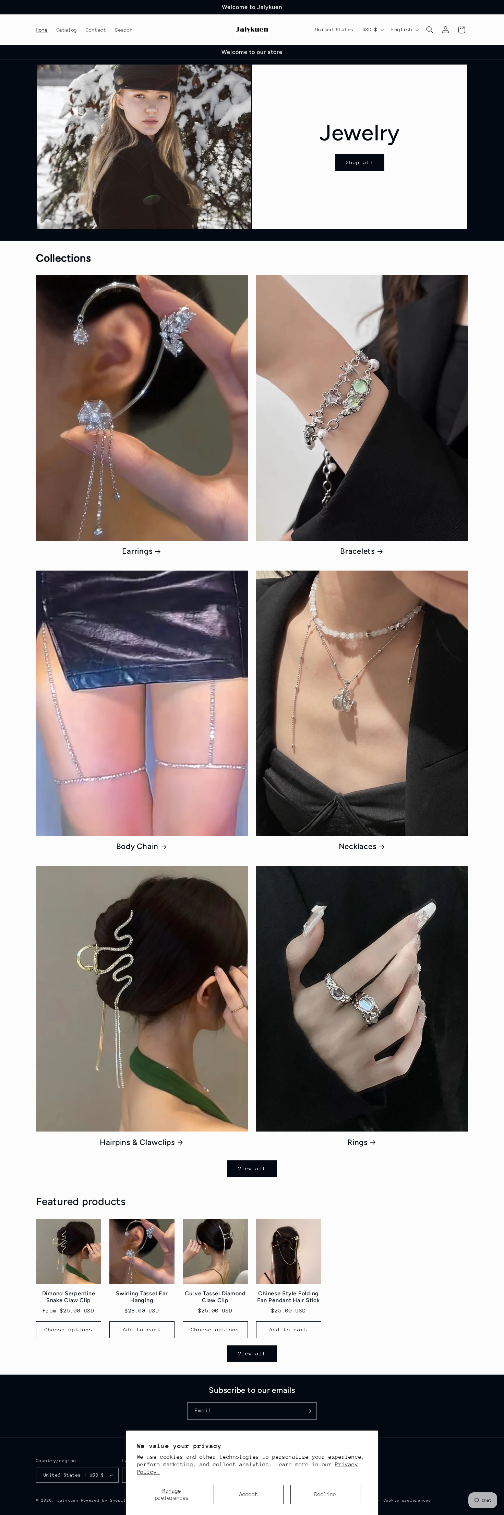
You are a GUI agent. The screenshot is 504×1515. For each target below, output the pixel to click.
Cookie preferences (407, 1500)
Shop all (359, 162)
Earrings (137, 551)
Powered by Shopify (105, 1500)
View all (252, 1168)
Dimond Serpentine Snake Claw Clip (68, 1297)
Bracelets (357, 551)
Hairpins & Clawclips (137, 1142)
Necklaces (357, 846)
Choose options (69, 1329)
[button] (430, 30)
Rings (357, 1142)
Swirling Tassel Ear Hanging (142, 1297)
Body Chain (137, 846)
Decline (325, 1494)
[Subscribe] (308, 1410)
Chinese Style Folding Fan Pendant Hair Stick (288, 1297)
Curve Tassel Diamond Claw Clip (215, 1297)
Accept (248, 1494)
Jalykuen (68, 1500)
